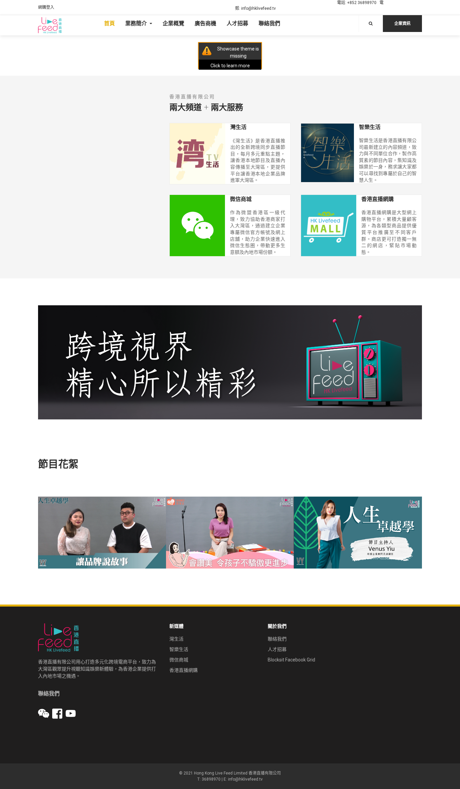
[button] (60, 532)
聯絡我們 (277, 639)
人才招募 (277, 649)
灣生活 (176, 639)
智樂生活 (178, 649)
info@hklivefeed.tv (258, 8)
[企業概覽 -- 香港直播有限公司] (50, 25)
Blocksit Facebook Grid (291, 659)
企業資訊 (402, 23)
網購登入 (46, 7)
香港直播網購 (183, 670)
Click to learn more (230, 65)
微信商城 (178, 659)
